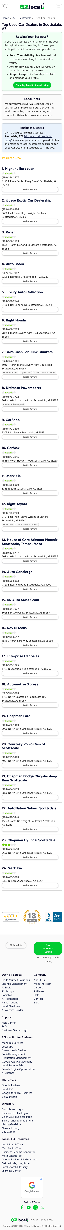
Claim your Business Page (17, 1117)
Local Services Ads (12, 1065)
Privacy (34, 1219)
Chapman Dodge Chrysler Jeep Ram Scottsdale (29, 778)
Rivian (11, 232)
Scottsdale (25, 18)
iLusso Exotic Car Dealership (28, 200)
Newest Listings (11, 1128)
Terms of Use (46, 1219)
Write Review (30, 189)
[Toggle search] (5, 6)
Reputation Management (16, 1058)
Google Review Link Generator (20, 1159)
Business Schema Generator (18, 1152)
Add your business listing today (29, 138)
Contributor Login (12, 1109)
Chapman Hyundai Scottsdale (31, 840)
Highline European (19, 168)
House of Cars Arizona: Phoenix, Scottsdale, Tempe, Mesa (30, 542)
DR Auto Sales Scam (23, 600)
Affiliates (39, 991)
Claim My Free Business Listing (32, 85)
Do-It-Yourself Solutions (16, 980)
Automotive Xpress (22, 684)
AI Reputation (10, 998)
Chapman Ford (18, 716)
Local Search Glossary (14, 1167)
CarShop (13, 420)
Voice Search (9, 1096)
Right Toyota (17, 504)
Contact (38, 998)
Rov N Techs (17, 628)
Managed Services (12, 1043)
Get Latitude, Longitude (16, 1163)
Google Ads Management (17, 1061)
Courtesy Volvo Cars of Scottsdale (23, 746)
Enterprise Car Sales (23, 656)
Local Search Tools (12, 1144)
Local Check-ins (11, 1006)
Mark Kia (13, 476)
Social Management (13, 1054)
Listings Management (14, 983)
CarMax (13, 448)
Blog (36, 1002)
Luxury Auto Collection (24, 292)
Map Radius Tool (11, 1148)
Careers (38, 987)
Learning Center (11, 1170)
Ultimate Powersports (23, 388)
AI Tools (6, 987)
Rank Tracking (10, 1002)
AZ (13, 18)
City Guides (8, 1132)
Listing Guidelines (12, 1124)
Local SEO (7, 1046)
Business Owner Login (15, 1030)
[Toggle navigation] (59, 6)
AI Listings (8, 991)
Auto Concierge (19, 572)
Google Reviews (11, 1085)
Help (36, 995)
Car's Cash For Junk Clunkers (29, 352)
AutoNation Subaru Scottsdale (32, 808)
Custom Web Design (14, 1050)
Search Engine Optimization (18, 1069)
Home (5, 18)
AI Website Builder (12, 1010)
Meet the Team (42, 983)
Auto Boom (15, 264)
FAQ (4, 1026)
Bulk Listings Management (17, 1120)
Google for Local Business (17, 1093)
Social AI (7, 995)
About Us (39, 980)
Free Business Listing (48, 948)
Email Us (17, 945)
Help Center (9, 1022)
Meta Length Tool (12, 1155)
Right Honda (16, 320)
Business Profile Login (15, 1113)
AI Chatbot (8, 1073)
